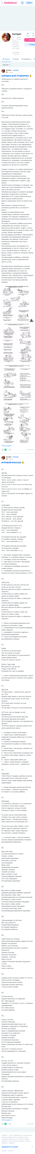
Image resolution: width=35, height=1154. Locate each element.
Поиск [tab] (16, 59)
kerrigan (8, 70)
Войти (29, 3)
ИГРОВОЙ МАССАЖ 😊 (12, 462)
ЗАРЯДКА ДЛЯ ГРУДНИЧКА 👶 (16, 76)
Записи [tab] (7, 59)
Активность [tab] (27, 59)
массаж (15, 70)
